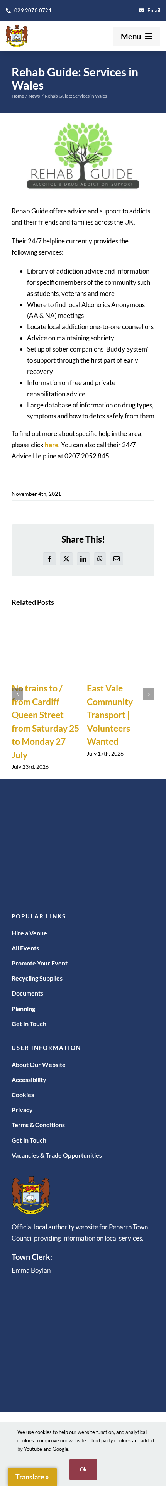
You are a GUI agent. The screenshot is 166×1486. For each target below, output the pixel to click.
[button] (17, 694)
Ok (83, 1469)
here (51, 445)
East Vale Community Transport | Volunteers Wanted (110, 715)
